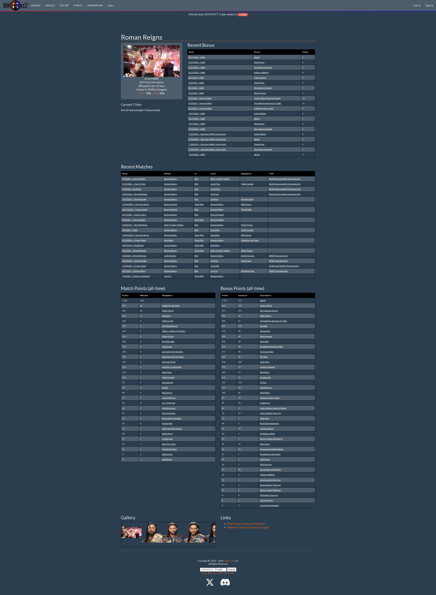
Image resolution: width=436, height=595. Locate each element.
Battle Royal (167, 433)
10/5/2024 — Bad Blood (133, 245)
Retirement (167, 454)
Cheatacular (265, 377)
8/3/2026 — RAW (196, 77)
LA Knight (215, 266)
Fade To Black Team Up (270, 413)
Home (205, 573)
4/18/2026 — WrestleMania (134, 194)
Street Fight (246, 209)
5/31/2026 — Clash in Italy (133, 184)
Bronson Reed (170, 204)
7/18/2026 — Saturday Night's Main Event (207, 134)
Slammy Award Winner (270, 490)
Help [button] (110, 5)
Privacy (230, 573)
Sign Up (429, 5)
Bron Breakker (217, 220)
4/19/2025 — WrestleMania (134, 225)
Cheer (141, 93)
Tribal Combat (247, 184)
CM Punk (215, 194)
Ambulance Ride (267, 433)
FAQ (223, 573)
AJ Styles (215, 261)
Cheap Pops (259, 62)
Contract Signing (267, 367)
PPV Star (264, 357)
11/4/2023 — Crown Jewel (134, 266)
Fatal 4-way (246, 261)
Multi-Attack (265, 316)
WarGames (246, 204)
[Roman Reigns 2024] (131, 531)
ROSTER (64, 5)
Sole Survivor (266, 464)
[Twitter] (210, 582)
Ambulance (167, 459)
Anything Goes (247, 255)
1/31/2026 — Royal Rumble (134, 199)
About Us (214, 573)
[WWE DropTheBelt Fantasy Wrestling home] (15, 5)
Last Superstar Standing (172, 351)
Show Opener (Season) (270, 485)
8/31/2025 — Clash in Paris (134, 214)
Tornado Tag (167, 382)
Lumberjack (167, 438)
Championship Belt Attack (271, 449)
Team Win (199, 204)
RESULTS (50, 5)
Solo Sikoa (215, 230)
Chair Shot (264, 362)
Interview (264, 341)
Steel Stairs (265, 392)
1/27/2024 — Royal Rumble (134, 261)
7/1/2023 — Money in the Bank (136, 276)
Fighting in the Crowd (263, 108)
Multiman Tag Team (250, 240)
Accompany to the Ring (270, 469)
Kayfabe (263, 326)
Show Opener (260, 93)
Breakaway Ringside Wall (271, 346)
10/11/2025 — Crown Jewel (134, 209)
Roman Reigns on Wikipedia (245, 523)
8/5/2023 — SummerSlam (133, 271)
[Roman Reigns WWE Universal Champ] (173, 531)
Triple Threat (247, 225)
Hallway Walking (261, 72)
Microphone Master (263, 67)
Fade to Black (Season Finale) (267, 98)
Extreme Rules (168, 413)
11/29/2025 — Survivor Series (135, 204)
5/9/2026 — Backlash (131, 189)
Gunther (214, 199)
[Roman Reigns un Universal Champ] (152, 531)
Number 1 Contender (172, 367)
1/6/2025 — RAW (129, 230)
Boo (156, 93)
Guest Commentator (269, 505)
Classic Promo (266, 500)
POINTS (78, 5)
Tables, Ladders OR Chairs (174, 331)
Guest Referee (168, 397)
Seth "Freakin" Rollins (220, 179)
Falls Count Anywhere (172, 428)
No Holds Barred (169, 326)
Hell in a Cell (167, 321)
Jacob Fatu (215, 184)
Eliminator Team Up (269, 495)
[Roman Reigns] (151, 60)
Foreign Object (267, 428)
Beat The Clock (169, 444)
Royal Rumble (247, 199)
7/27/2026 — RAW (197, 113)
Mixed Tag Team (169, 449)
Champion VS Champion (173, 357)
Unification (265, 459)
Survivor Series (169, 362)
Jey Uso (214, 271)
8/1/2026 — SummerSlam (200, 98)
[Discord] (225, 582)
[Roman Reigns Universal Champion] (194, 531)
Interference (266, 387)
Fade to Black (260, 77)
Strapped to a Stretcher (270, 454)
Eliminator (264, 372)
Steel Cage (167, 372)
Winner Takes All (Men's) (271, 438)
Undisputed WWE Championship (284, 266)
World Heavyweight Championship (284, 179)
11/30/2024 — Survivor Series (135, 235)
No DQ (165, 387)
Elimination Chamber (171, 418)
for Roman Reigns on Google (248, 527)
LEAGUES (36, 5)
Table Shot (264, 418)
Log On (417, 5)
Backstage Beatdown (269, 423)
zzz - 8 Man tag (168, 403)
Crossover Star (267, 351)
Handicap (166, 316)
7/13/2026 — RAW (197, 154)
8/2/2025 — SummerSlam (133, 220)
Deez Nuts (264, 444)
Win (196, 179)
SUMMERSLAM (95, 5)
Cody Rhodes (170, 255)
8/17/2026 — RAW (197, 57)
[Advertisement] (218, 25)
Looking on (265, 403)
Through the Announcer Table (267, 103)
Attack (257, 57)
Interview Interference (270, 480)
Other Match (247, 250)
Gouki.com (229, 560)
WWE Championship (278, 255)
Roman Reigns (170, 179)
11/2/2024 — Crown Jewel (134, 240)
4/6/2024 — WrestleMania (134, 250)
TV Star (263, 382)
